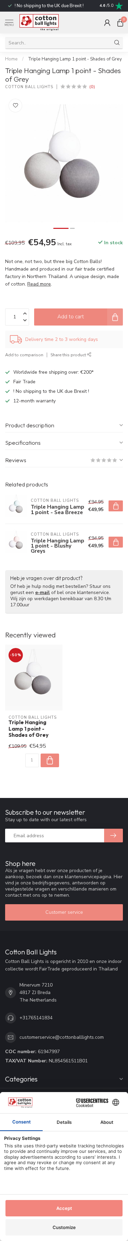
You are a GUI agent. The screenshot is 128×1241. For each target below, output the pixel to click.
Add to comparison (24, 355)
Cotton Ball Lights (29, 87)
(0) (92, 86)
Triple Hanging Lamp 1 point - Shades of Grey (75, 59)
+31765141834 (36, 1018)
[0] (120, 22)
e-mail (42, 592)
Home (11, 59)
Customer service (64, 912)
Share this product (69, 355)
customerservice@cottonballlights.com (61, 1037)
